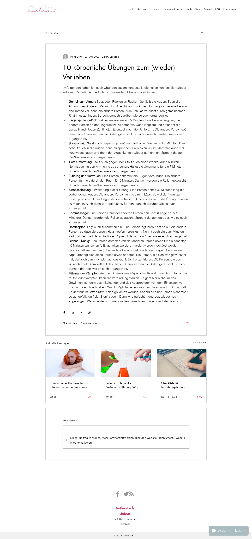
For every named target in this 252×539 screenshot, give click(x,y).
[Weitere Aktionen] (187, 57)
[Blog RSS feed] (131, 494)
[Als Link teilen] (89, 312)
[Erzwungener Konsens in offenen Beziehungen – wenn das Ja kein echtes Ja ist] (70, 363)
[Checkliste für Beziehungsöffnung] (181, 363)
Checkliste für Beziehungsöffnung (173, 385)
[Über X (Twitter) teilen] (72, 312)
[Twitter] (126, 494)
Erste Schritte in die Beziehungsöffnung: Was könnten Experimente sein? (123, 385)
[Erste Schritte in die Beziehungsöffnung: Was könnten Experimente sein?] (126, 363)
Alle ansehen (200, 342)
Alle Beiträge (52, 33)
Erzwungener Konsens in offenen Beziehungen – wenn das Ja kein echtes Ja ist (69, 385)
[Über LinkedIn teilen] (81, 312)
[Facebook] (117, 494)
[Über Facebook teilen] (64, 312)
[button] (202, 33)
